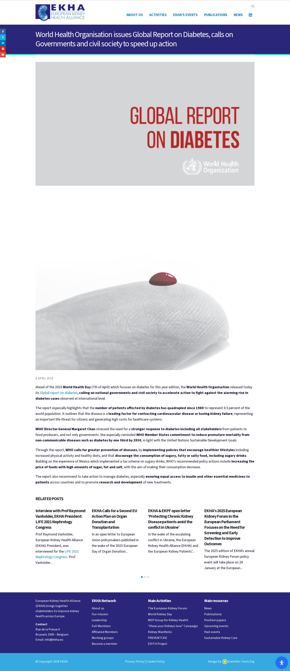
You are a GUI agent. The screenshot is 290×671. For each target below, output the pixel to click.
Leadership (99, 620)
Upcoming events (216, 626)
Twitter (3, 37)
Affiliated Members (105, 632)
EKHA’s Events (185, 14)
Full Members (101, 626)
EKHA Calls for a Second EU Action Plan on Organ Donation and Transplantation (114, 519)
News (238, 14)
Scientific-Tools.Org (241, 661)
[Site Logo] (60, 12)
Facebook (3, 31)
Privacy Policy (134, 661)
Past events (212, 632)
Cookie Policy (155, 661)
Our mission (100, 614)
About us (134, 14)
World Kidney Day (160, 614)
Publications (215, 14)
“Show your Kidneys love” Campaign (173, 626)
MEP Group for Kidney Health (168, 620)
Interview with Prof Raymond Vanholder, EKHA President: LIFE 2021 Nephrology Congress (60, 519)
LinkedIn (3, 43)
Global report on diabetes (59, 392)
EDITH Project (157, 643)
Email (3, 54)
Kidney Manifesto (160, 632)
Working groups (103, 638)
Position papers (215, 620)
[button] (252, 6)
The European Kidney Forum (167, 608)
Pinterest (3, 49)
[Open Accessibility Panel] (281, 662)
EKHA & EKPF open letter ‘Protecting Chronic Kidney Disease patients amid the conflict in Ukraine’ (170, 519)
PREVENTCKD (157, 638)
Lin (250, 15)
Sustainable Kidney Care (220, 638)
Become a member (104, 643)
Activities (158, 14)
